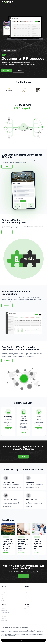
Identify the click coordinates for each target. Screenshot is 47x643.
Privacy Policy (4, 610)
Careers (3, 608)
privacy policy (39, 632)
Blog (25, 608)
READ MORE (6, 552)
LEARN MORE (18, 70)
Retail (2, 600)
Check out (23, 200)
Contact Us (3, 618)
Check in (16, 201)
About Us (3, 606)
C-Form (2, 596)
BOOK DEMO (6, 70)
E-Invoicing (3, 594)
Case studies (27, 606)
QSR (2, 598)
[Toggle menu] (45, 1)
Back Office (3, 592)
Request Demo (4, 620)
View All (43, 520)
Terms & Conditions (5, 612)
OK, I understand (23, 640)
